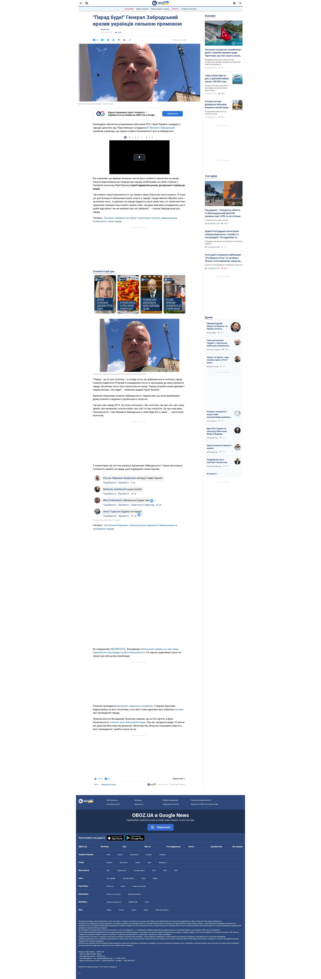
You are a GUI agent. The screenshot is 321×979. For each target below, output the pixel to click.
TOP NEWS (211, 176)
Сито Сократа (212, 421)
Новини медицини (114, 902)
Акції (143, 878)
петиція (179, 709)
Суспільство (104, 29)
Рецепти (110, 886)
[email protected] (108, 960)
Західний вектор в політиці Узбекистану (217, 461)
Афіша (109, 910)
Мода (146, 910)
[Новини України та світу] (151, 785)
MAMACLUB (133, 902)
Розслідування (173, 846)
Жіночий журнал (162, 910)
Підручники (121, 870)
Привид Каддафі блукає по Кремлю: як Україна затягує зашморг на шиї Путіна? (217, 326)
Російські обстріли (188, 9)
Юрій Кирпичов (212, 452)
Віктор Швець (211, 333)
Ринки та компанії (114, 894)
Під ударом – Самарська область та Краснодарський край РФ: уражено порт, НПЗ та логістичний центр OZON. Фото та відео (223, 213)
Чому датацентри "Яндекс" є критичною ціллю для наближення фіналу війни (218, 343)
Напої (123, 886)
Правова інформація (170, 800)
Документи (139, 804)
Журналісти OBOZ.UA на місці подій (204, 804)
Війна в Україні (142, 9)
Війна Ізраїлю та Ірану (160, 9)
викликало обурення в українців (134, 705)
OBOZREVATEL (118, 649)
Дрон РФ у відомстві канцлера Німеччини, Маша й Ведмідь (217, 431)
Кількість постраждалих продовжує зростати (224, 265)
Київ (108, 855)
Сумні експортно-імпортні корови (219, 446)
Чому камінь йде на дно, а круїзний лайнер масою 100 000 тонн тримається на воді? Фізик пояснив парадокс (217, 78)
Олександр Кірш (212, 438)
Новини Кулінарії (139, 886)
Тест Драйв (111, 878)
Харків (119, 855)
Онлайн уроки (139, 870)
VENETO (175, 9)
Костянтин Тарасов (214, 350)
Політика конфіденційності (201, 800)
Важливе (210, 15)
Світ (124, 846)
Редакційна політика (108, 784)
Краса (134, 910)
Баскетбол (124, 862)
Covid (147, 902)
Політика (104, 846)
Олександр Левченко (214, 466)
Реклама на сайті (113, 804)
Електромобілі (128, 878)
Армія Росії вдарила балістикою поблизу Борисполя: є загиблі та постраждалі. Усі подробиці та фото (222, 234)
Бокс (149, 862)
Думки (209, 317)
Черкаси (162, 855)
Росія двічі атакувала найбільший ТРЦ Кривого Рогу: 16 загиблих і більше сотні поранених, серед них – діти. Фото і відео (223, 257)
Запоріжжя (134, 855)
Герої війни (129, 9)
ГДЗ (108, 870)
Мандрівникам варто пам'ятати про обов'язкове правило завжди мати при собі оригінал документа (222, 62)
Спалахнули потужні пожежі (216, 220)
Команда (138, 800)
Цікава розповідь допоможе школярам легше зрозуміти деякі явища (216, 88)
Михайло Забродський (162, 127)
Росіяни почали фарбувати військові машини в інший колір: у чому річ (217, 104)
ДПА (154, 870)
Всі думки (211, 474)
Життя (147, 846)
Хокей (137, 862)
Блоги (191, 846)
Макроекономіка (134, 894)
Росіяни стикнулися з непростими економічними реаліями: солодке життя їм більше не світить (219, 414)
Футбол (109, 862)
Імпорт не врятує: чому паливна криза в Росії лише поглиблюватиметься (218, 360)
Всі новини (237, 846)
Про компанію (112, 800)
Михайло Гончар (213, 366)
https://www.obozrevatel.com (161, 921)
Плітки (121, 910)
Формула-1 (163, 862)
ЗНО (165, 870)
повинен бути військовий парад (128, 722)
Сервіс (155, 878)
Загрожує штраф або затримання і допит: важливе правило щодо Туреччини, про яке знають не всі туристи (223, 52)
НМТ (176, 870)
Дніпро (148, 855)
